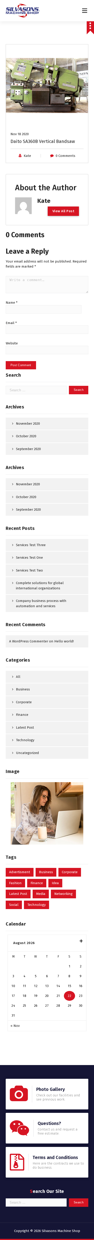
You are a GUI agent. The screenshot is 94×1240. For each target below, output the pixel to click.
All (18, 677)
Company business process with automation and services (41, 603)
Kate (27, 156)
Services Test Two (29, 570)
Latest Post (25, 727)
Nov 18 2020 (19, 134)
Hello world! (64, 641)
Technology (25, 740)
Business (23, 689)
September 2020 (28, 449)
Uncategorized (27, 753)
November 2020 (28, 423)
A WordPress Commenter (28, 641)
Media (40, 894)
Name (12, 303)
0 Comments (65, 156)
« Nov (15, 1026)
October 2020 (26, 436)
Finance (22, 715)
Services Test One (29, 558)
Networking (63, 894)
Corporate (24, 702)
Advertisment (19, 872)
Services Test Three (31, 545)
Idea (55, 883)
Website (12, 343)
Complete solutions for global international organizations (40, 585)
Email (11, 323)
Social (13, 905)
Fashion (15, 883)
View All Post (63, 211)
